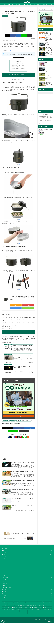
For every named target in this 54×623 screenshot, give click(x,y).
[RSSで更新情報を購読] (28, 437)
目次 (17, 61)
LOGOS (9, 50)
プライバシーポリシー (43, 619)
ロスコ (12, 423)
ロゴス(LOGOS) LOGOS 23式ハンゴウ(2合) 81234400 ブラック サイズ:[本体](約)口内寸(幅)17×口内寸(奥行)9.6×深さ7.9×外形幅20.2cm (22, 298)
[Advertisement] (18, 447)
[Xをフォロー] (11, 437)
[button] (29, 35)
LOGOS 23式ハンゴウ (29, 420)
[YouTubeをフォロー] (16, 437)
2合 (19, 420)
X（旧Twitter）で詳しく (18, 416)
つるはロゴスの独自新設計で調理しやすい (19, 68)
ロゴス (8, 423)
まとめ (12, 69)
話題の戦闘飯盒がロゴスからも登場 (18, 65)
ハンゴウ (4, 423)
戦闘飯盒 (16, 423)
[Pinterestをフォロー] (21, 437)
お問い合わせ (51, 619)
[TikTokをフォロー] (18, 437)
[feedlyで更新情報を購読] (26, 437)
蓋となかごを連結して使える (16, 66)
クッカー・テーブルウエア (13, 420)
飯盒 (19, 423)
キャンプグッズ (5, 420)
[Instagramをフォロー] (14, 437)
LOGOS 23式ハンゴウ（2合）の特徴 (17, 63)
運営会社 (37, 619)
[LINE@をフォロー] (23, 437)
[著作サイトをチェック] (9, 437)
